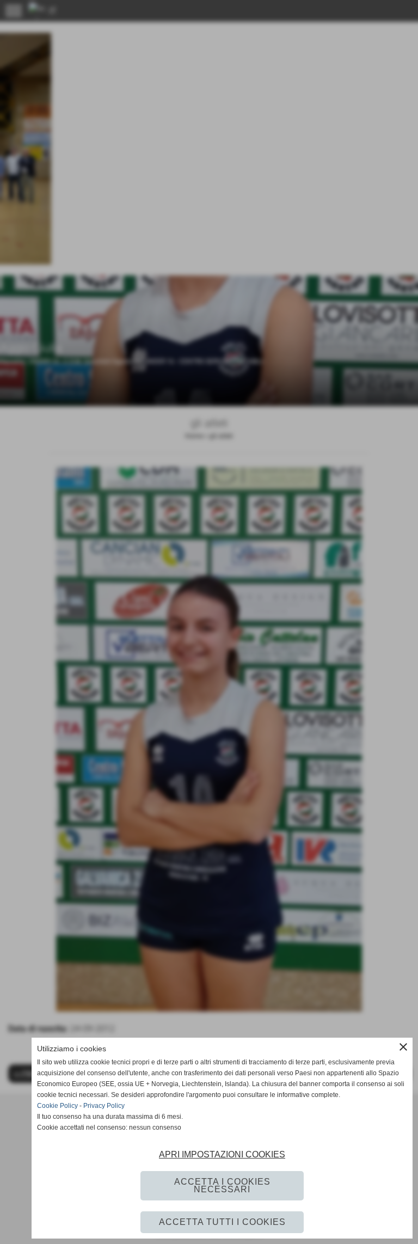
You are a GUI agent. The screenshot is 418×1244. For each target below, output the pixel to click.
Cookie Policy (57, 1106)
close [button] (403, 1046)
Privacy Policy (104, 1106)
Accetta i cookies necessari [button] (222, 1185)
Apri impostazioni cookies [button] (222, 1154)
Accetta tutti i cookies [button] (222, 1222)
